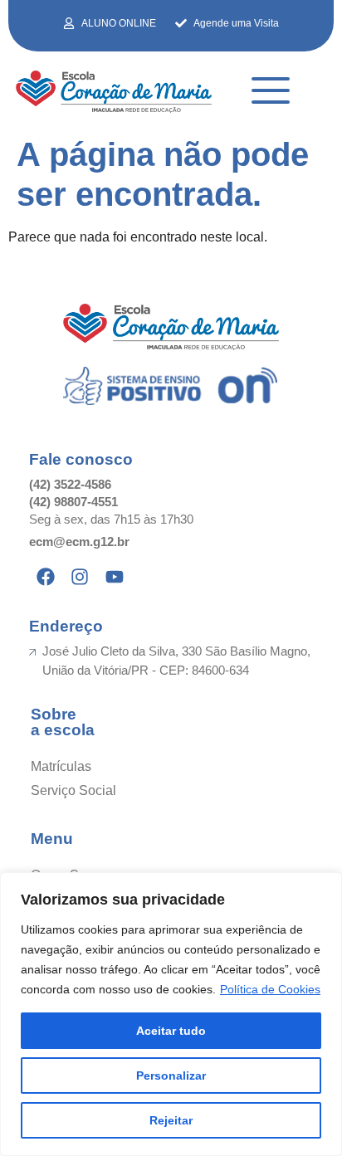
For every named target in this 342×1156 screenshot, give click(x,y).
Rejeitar (171, 1120)
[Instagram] (80, 576)
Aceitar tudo (171, 1030)
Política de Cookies (270, 989)
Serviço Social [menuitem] (73, 790)
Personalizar (171, 1075)
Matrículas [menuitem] (61, 766)
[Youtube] (114, 576)
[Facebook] (45, 576)
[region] (171, 1014)
